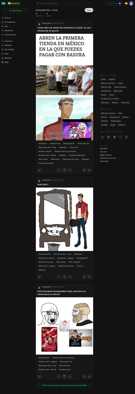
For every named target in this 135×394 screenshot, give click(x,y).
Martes (115, 103)
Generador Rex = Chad (48, 147)
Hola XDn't (42, 184)
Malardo (86, 159)
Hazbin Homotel (45, 151)
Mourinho (118, 91)
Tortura (80, 266)
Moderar (8, 45)
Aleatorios (9, 30)
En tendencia (10, 22)
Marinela (63, 147)
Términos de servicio (108, 158)
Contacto (103, 152)
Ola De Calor (106, 87)
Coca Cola (74, 147)
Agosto (112, 79)
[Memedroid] (3, 3)
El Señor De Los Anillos (110, 99)
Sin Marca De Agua (46, 163)
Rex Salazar (44, 159)
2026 (104, 79)
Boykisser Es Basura (66, 266)
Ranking (8, 58)
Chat (6, 53)
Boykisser (78, 254)
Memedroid (115, 117)
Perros (104, 117)
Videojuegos (116, 121)
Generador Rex (83, 143)
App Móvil (104, 148)
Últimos (8, 18)
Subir (16, 10)
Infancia (122, 125)
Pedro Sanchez (120, 87)
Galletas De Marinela (77, 155)
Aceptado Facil (65, 369)
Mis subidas (9, 49)
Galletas (63, 155)
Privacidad (104, 161)
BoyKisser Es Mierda (47, 258)
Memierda (55, 159)
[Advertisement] (116, 39)
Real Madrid (106, 91)
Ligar (113, 125)
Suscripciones (10, 34)
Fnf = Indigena (75, 262)
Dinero (126, 117)
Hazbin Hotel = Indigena (48, 362)
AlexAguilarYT (47, 23)
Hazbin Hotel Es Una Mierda (66, 151)
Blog (6, 62)
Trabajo (104, 125)
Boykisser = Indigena (66, 258)
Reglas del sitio (106, 155)
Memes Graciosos (108, 83)
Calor (121, 83)
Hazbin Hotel (55, 143)
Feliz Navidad (65, 366)
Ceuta (104, 95)
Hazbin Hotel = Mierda (48, 155)
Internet (105, 121)
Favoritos (8, 41)
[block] (89, 170)
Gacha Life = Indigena (47, 266)
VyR (120, 113)
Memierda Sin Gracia (71, 159)
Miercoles (125, 103)
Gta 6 (112, 95)
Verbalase (43, 143)
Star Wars (105, 103)
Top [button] (6, 26)
